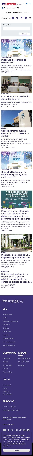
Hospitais (6, 328)
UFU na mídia (7, 372)
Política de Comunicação (7, 393)
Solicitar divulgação (9, 407)
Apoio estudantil (8, 338)
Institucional (7, 385)
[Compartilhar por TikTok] (20, 430)
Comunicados (7, 365)
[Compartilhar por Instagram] (16, 430)
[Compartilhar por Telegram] (28, 430)
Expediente (6, 358)
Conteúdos (6, 25)
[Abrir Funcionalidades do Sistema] (26, 3)
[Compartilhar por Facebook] (8, 430)
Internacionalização (9, 342)
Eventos (5, 368)
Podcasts (21, 365)
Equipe (5, 388)
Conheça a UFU (8, 314)
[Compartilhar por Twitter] (12, 430)
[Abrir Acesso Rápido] (23, 3)
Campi (5, 318)
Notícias (5, 362)
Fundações (6, 335)
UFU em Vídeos (23, 362)
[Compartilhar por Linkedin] (24, 430)
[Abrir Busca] (30, 3)
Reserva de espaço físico (11, 410)
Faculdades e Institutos (10, 321)
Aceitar (16, 450)
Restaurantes (7, 331)
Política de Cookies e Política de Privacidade (14, 418)
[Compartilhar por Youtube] (4, 430)
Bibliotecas (6, 324)
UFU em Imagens (24, 358)
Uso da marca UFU (9, 345)
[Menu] (2, 8)
